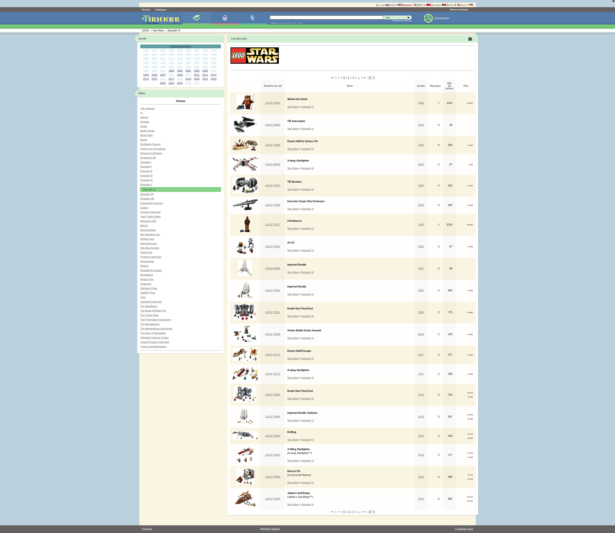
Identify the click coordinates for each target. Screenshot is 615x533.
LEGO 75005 (272, 477)
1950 (154, 50)
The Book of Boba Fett (153, 310)
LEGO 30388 (272, 268)
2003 (205, 70)
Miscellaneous (148, 243)
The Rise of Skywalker (153, 333)
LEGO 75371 (272, 224)
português (437, 5)
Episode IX (146, 180)
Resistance (146, 275)
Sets (196, 18)
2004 (214, 70)
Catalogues (160, 9)
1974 (188, 58)
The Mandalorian (150, 324)
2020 (197, 79)
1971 (163, 58)
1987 (146, 66)
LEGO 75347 (272, 185)
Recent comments (459, 9)
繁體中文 (421, 5)
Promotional (147, 261)
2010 (188, 75)
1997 (154, 70)
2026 (188, 83)
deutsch (465, 5)
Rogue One (146, 279)
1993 (197, 66)
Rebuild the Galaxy (151, 270)
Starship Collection (151, 301)
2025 (180, 83)
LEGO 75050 (272, 436)
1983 (188, 62)
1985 (205, 62)
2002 (197, 70)
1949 (146, 50)
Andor (143, 126)
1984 (197, 62)
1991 (180, 66)
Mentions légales (270, 529)
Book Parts (146, 135)
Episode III (146, 171)
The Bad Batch (148, 306)
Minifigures (225, 18)
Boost (143, 139)
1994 (205, 66)
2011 (197, 75)
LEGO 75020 (272, 498)
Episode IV (146, 175)
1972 (171, 58)
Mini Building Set (150, 234)
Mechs (144, 225)
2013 (213, 75)
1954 (171, 50)
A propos (147, 529)
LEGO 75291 (272, 312)
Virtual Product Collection (154, 342)
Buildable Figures (150, 144)
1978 (146, 62)
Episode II (146, 166)
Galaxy (144, 207)
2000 (180, 70)
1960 (146, 54)
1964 (180, 54)
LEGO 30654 (272, 164)
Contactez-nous (464, 529)
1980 (163, 62)
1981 (171, 62)
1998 (163, 70)
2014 (146, 79)
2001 (188, 70)
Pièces (253, 18)
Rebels (144, 266)
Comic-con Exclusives (153, 148)
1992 (188, 66)
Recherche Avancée (402, 20)
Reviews (146, 9)
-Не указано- (147, 108)
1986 (214, 62)
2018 (180, 79)
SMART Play (147, 292)
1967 (205, 54)
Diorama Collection (151, 153)
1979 (154, 62)
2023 (163, 83)
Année (142, 38)
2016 (163, 79)
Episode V (146, 184)
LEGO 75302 (272, 290)
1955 (180, 50)
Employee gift (148, 157)
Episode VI (149, 189)
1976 (205, 58)
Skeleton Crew (148, 288)
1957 (197, 50)
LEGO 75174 (272, 354)
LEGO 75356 (272, 205)
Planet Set (146, 252)
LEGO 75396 (272, 145)
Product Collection (150, 257)
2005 (146, 75)
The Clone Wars (149, 315)
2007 (163, 75)
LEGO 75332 (272, 246)
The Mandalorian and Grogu (156, 328)
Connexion (441, 18)
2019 (188, 79)
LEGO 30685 (272, 125)
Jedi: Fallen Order (150, 216)
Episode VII (146, 194)
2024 (171, 83)
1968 (214, 54)
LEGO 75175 (272, 374)
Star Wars (292, 106)
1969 (146, 58)
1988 (154, 66)
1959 (214, 50)
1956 (188, 50)
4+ (141, 113)
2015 (154, 79)
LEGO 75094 (272, 416)
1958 (205, 50)
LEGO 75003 (272, 455)
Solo (143, 297)
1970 (154, 58)
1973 (180, 58)
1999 (171, 70)
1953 (163, 50)
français (407, 5)
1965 (188, 54)
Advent (144, 117)
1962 (163, 54)
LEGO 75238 (272, 334)
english (393, 5)
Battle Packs (147, 130)
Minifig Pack (147, 239)
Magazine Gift (148, 221)
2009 (180, 75)
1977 (214, 58)
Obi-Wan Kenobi (149, 248)
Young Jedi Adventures (153, 346)
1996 (146, 70)
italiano (451, 5)
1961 (154, 54)
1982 (180, 62)
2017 (171, 79)
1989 (163, 66)
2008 (171, 75)
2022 (214, 79)
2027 (197, 83)
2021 (205, 79)
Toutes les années (180, 46)
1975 (197, 58)
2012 (205, 75)
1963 (171, 54)
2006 (154, 75)
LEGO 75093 (272, 394)
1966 (197, 54)
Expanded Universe (151, 203)
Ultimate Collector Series (154, 337)
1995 (214, 66)
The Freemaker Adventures (155, 319)
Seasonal (145, 284)
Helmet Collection (150, 212)
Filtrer (141, 93)
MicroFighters (148, 230)
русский (381, 5)
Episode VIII (147, 198)
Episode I (145, 162)
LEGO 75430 (272, 103)
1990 (171, 66)
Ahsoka (144, 122)
